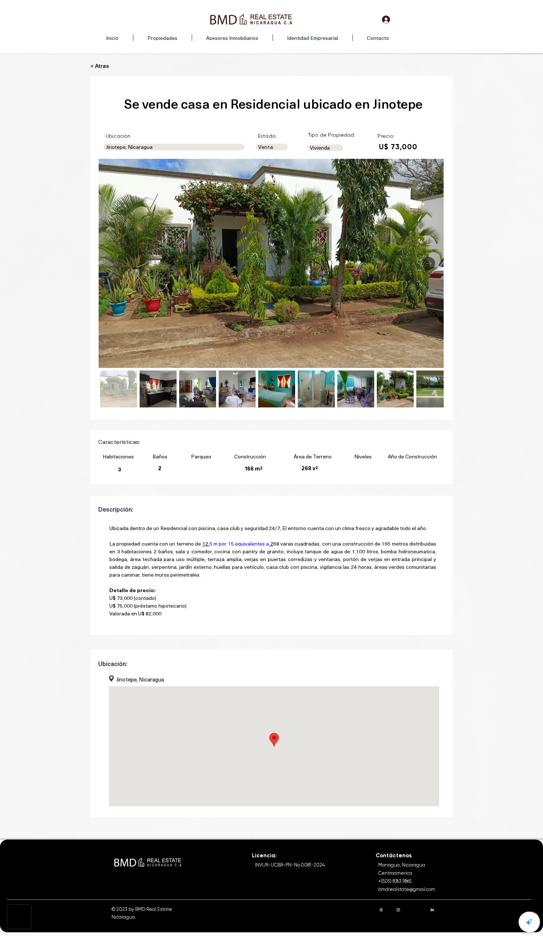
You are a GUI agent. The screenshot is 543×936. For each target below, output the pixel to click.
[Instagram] (398, 910)
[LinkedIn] (432, 910)
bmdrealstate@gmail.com (406, 889)
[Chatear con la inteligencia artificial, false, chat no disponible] (529, 922)
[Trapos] (381, 910)
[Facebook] (415, 910)
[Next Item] (428, 263)
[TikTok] (449, 910)
